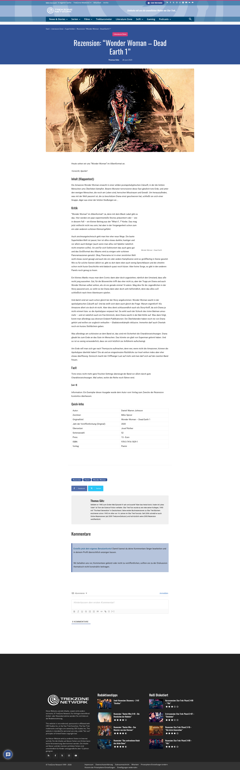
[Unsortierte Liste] (94, 611)
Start (48, 29)
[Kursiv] (78, 611)
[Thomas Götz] (81, 509)
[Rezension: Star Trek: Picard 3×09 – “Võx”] (156, 744)
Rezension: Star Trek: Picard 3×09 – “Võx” (178, 742)
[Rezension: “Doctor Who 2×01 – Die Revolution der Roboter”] (104, 717)
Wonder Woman (99, 480)
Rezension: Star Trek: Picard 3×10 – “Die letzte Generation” (178, 728)
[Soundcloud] (189, 2)
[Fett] (74, 611)
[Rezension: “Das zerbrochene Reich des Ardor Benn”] (104, 744)
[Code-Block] (101, 611)
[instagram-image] (58, 672)
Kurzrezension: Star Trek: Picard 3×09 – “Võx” (179, 702)
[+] (112, 611)
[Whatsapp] (180, 2)
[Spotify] (183, 2)
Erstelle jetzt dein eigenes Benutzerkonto (92, 548)
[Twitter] (173, 2)
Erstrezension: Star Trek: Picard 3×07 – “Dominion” (179, 715)
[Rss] (167, 2)
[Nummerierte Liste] (90, 611)
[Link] (105, 611)
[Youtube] (186, 2)
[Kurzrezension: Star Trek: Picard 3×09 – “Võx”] (156, 704)
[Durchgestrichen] (86, 611)
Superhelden (70, 29)
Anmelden (163, 593)
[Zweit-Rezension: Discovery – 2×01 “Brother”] (104, 704)
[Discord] (192, 2)
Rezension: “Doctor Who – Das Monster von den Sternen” (125, 728)
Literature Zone (57, 29)
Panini (87, 480)
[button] (190, 19)
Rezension (77, 480)
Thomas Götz (113, 60)
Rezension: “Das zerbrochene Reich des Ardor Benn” (127, 742)
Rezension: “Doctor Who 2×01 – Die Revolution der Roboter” (126, 715)
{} (109, 611)
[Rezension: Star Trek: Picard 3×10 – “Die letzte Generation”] (156, 731)
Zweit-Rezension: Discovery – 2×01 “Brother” (126, 702)
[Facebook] (170, 2)
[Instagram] (176, 2)
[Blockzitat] (98, 611)
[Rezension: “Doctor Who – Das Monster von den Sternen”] (104, 731)
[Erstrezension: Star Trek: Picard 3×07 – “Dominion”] (156, 717)
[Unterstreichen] (82, 611)
